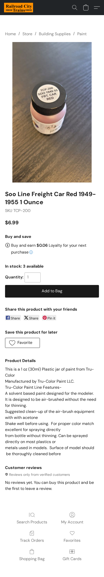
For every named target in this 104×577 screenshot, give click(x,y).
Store (27, 34)
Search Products (32, 522)
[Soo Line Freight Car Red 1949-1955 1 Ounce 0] (52, 112)
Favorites (72, 540)
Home (10, 34)
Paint (82, 34)
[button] (19, 7)
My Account (72, 522)
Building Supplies (55, 34)
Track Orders (32, 540)
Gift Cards (72, 558)
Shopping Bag (32, 558)
